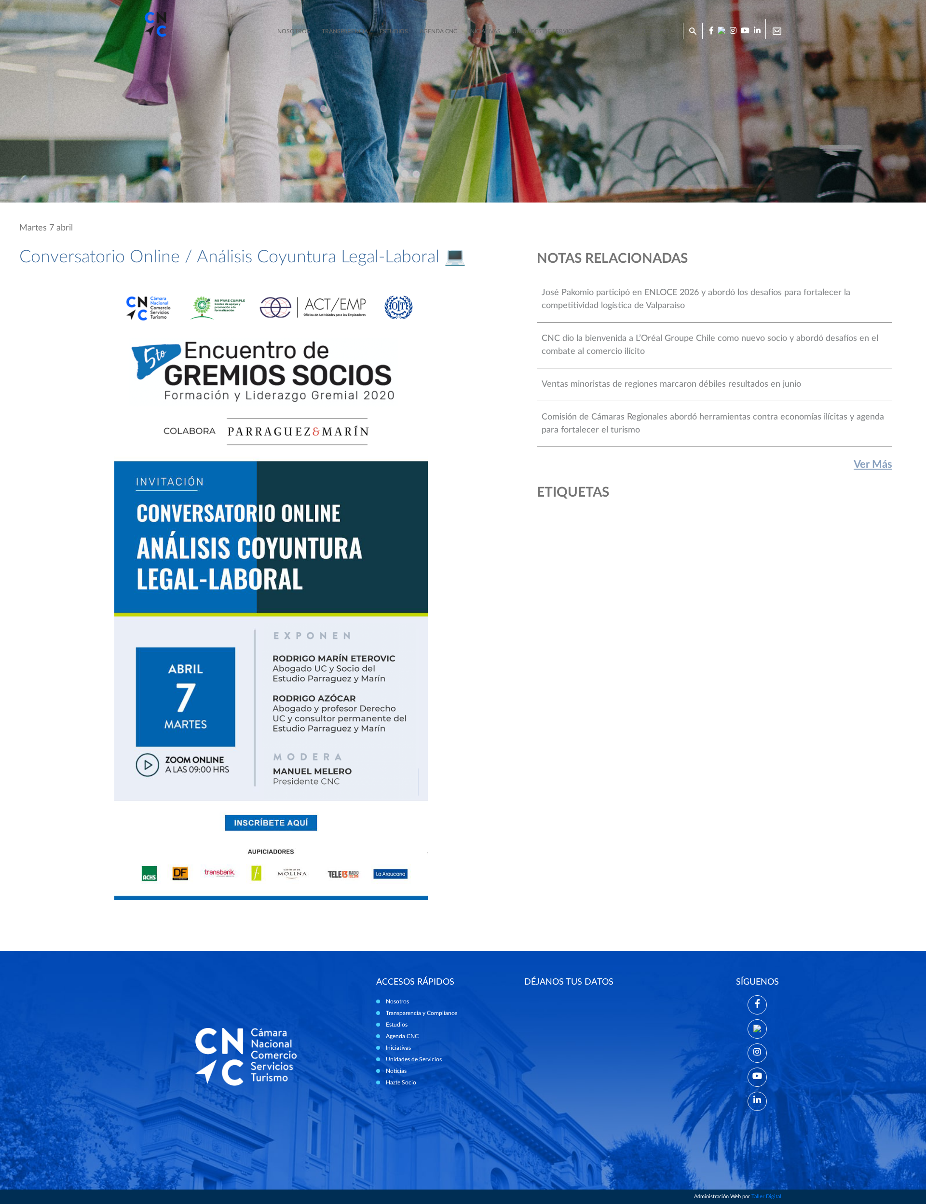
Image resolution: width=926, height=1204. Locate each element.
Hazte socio (650, 31)
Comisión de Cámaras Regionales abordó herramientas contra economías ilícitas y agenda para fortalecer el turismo (713, 423)
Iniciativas (485, 31)
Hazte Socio (401, 1082)
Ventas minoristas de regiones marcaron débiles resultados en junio (671, 384)
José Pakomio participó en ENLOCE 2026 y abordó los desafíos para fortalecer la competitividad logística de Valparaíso (696, 299)
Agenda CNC (438, 31)
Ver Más (873, 464)
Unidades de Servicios (547, 31)
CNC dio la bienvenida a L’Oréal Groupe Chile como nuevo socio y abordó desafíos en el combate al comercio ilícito (710, 345)
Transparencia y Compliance (421, 1013)
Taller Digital (766, 1196)
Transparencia (345, 31)
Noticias (606, 31)
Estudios (394, 31)
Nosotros (293, 31)
